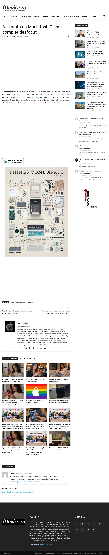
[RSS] (94, 524)
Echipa (87, 553)
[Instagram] (22, 348)
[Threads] (94, 530)
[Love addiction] (90, 209)
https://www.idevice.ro (23, 326)
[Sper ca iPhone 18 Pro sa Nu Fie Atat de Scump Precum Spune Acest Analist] (13, 438)
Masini (45, 16)
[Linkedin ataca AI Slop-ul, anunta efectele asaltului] (80, 54)
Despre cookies (78, 553)
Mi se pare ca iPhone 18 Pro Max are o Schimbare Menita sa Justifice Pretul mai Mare (12, 403)
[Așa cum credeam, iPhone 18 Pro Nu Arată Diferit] (59, 370)
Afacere (93, 16)
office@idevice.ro (46, 545)
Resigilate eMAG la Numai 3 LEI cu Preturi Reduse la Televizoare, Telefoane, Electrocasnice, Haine (12, 426)
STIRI (6, 16)
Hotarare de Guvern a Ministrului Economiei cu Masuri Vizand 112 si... (97, 63)
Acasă (4, 22)
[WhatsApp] (82, 530)
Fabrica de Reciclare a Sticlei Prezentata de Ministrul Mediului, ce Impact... (96, 33)
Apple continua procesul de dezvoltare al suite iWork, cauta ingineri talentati (56, 312)
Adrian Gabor (11, 36)
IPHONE (100, 553)
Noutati (30, 302)
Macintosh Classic (21, 302)
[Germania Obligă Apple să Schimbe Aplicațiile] (36, 391)
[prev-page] (3, 458)
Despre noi (38, 553)
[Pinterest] (30, 348)
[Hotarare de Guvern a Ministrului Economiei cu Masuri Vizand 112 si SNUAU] (80, 64)
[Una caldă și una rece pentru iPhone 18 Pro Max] (36, 370)
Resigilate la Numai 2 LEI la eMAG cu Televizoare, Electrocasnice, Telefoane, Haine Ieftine (59, 426)
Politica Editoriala (49, 553)
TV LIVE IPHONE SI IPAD (70, 16)
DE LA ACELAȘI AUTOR (27, 358)
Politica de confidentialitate (64, 553)
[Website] (42, 348)
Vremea (37, 16)
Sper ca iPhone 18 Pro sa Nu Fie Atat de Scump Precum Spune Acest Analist (12, 450)
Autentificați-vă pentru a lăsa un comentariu (25, 482)
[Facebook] (19, 348)
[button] (104, 16)
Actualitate (26, 16)
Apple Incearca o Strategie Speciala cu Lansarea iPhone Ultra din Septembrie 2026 (35, 426)
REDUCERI (55, 16)
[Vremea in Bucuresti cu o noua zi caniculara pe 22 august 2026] (80, 95)
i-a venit (35, 97)
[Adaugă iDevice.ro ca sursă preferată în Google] (36, 161)
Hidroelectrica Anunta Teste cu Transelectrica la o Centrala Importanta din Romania (96, 84)
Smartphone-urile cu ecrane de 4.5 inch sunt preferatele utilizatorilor (17, 312)
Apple (84, 16)
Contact (93, 553)
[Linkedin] (26, 348)
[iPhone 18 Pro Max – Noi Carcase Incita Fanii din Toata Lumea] (13, 370)
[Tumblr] (34, 348)
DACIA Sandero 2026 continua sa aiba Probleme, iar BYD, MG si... (96, 43)
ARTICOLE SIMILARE (10, 358)
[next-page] (7, 458)
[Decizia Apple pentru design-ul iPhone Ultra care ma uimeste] (59, 391)
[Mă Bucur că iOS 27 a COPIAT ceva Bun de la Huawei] (59, 438)
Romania (14, 16)
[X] (38, 348)
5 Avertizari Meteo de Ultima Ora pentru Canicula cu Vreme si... (96, 74)
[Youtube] (45, 348)
